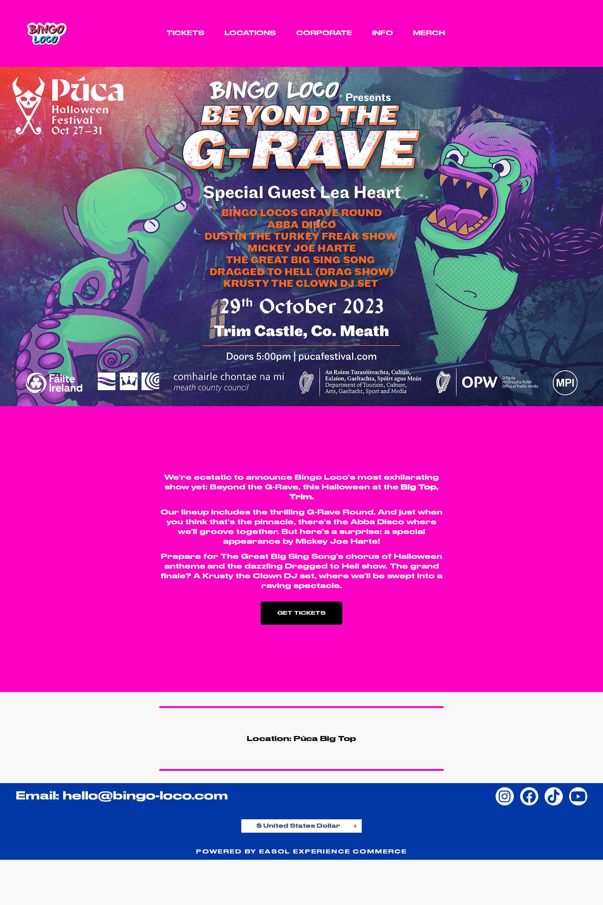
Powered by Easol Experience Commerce (301, 851)
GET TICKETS (301, 613)
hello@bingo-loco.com (145, 796)
